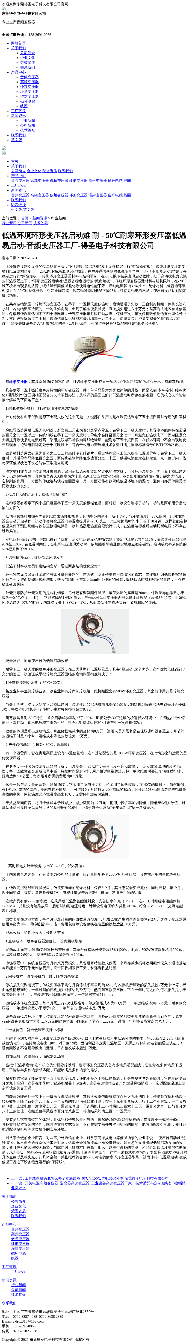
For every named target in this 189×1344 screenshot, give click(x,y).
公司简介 (27, 53)
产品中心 (18, 72)
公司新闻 (27, 125)
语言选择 (18, 205)
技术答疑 (27, 130)
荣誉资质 (27, 62)
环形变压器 (29, 91)
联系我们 (27, 67)
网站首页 (18, 43)
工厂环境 (18, 111)
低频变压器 (29, 87)
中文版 (16, 210)
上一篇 (90, 1178)
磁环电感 (27, 101)
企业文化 (27, 58)
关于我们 (18, 48)
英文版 (16, 140)
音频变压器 (29, 77)
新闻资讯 (18, 116)
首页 (14, 161)
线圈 (24, 106)
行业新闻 (27, 120)
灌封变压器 (29, 96)
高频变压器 (29, 82)
